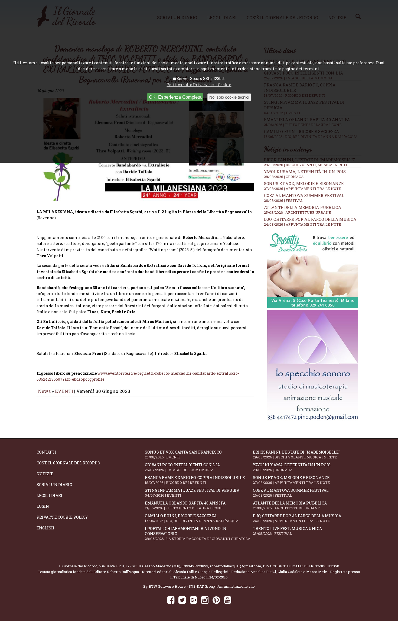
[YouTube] (227, 600)
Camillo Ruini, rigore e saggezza (192, 518)
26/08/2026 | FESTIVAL (283, 200)
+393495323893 (195, 566)
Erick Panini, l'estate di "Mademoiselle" (296, 454)
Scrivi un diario (54, 484)
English (45, 528)
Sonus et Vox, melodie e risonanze (304, 183)
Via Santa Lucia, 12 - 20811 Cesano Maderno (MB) (139, 566)
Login (43, 506)
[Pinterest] (216, 600)
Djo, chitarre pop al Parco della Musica (310, 219)
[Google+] (193, 600)
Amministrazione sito (236, 586)
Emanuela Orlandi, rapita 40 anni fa (185, 505)
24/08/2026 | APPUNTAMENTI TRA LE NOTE (302, 224)
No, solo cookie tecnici (229, 97)
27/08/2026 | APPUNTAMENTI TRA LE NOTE (302, 188)
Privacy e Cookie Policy (62, 517)
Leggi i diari (50, 495)
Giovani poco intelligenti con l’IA (182, 467)
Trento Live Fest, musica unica (287, 531)
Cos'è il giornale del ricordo (68, 462)
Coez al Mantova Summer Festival (304, 195)
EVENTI (64, 391)
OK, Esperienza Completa (175, 97)
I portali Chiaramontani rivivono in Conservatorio (197, 533)
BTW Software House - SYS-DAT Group (182, 586)
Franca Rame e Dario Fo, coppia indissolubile (195, 480)
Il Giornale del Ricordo (78, 566)
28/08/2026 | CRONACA (284, 176)
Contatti (46, 452)
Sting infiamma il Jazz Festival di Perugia (192, 493)
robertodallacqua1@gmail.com (235, 566)
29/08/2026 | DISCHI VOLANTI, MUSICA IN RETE (306, 164)
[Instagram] (204, 600)
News (44, 391)
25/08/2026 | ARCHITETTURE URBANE (297, 212)
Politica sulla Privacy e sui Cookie (199, 84)
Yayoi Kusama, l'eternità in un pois (305, 171)
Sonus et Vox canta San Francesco (183, 454)
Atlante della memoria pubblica (302, 207)
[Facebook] (170, 600)
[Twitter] (182, 600)
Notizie (45, 473)
